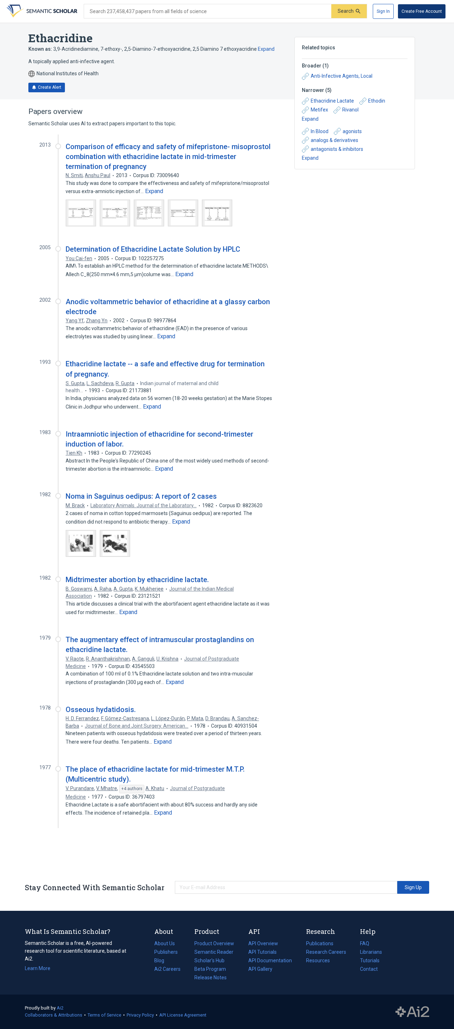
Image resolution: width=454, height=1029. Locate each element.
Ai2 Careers (167, 969)
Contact (369, 969)
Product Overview (214, 943)
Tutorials (370, 960)
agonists (352, 131)
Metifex (319, 110)
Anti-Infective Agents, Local (341, 76)
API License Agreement (182, 1015)
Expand (266, 49)
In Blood (319, 131)
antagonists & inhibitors (337, 149)
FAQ (364, 943)
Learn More (37, 968)
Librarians (371, 952)
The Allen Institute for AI (412, 1012)
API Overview (263, 943)
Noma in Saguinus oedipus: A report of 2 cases (141, 496)
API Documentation (270, 961)
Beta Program (210, 969)
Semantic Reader (213, 952)
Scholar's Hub (209, 960)
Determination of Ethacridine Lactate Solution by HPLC (153, 249)
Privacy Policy (140, 1015)
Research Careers (326, 952)
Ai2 (60, 1008)
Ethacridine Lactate (332, 101)
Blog (162, 961)
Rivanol (350, 110)
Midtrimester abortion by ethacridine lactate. (137, 579)
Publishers (166, 952)
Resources (318, 961)
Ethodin (376, 101)
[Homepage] (41, 11)
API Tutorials (262, 952)
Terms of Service (104, 1015)
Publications (319, 944)
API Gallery (260, 969)
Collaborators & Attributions (53, 1015)
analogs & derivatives (334, 140)
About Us (164, 943)
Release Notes (210, 977)
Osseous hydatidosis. (101, 709)
